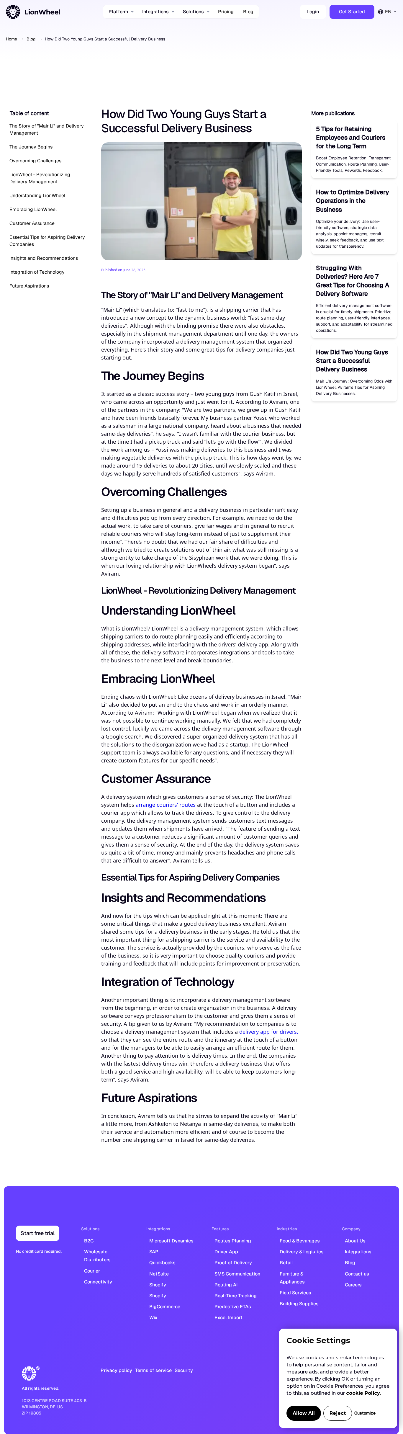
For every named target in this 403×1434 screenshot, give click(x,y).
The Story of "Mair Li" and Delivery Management (46, 129)
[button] (120, 11)
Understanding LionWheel (37, 195)
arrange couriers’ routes (166, 804)
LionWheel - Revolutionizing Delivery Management (39, 178)
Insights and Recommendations (43, 258)
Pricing (226, 12)
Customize (365, 1413)
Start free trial (38, 1233)
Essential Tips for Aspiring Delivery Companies (47, 240)
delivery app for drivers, (268, 1031)
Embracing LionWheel (33, 209)
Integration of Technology (37, 272)
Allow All (304, 1413)
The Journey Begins (31, 147)
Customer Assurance (32, 223)
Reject (338, 1413)
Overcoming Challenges (35, 161)
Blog (248, 12)
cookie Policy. (363, 1393)
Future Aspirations (29, 286)
